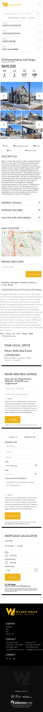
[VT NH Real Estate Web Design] (21, 702)
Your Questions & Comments (15, 478)
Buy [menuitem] (7, 629)
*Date (7, 462)
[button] (37, 13)
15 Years (19, 546)
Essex (18, 333)
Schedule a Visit (30, 437)
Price (7, 552)
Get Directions (33, 274)
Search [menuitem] (9, 627)
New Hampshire (10, 49)
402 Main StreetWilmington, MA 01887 (14, 643)
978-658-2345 (13, 354)
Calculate (12, 577)
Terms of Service (21, 524)
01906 (31, 333)
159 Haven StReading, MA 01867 (33, 643)
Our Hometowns (11, 33)
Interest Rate (9, 566)
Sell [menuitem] (7, 631)
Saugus (24, 333)
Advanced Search (14, 17)
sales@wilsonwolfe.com (15, 649)
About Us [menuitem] (10, 634)
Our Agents (16, 360)
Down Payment (10, 559)
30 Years (10, 546)
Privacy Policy (27, 412)
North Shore (9, 41)
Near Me (24, 17)
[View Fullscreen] (4, 240)
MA (13, 333)
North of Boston (11, 25)
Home (2, 333)
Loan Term (9, 541)
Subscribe (12, 420)
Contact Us (8, 360)
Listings (8, 333)
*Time (6, 470)
